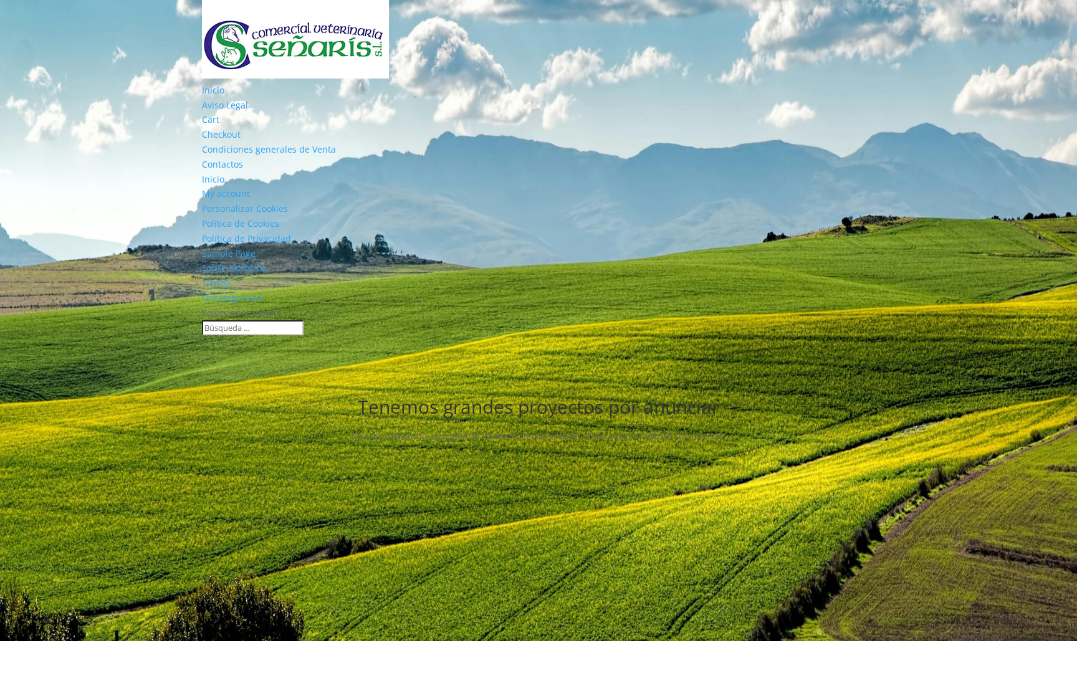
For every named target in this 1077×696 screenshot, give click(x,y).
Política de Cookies (240, 223)
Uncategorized (232, 297)
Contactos (222, 164)
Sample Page (229, 253)
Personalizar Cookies (245, 208)
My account (226, 193)
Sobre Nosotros (234, 268)
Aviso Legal (225, 105)
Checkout (221, 134)
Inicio (213, 90)
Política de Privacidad (246, 238)
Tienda (216, 282)
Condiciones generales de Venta (269, 149)
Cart (210, 119)
